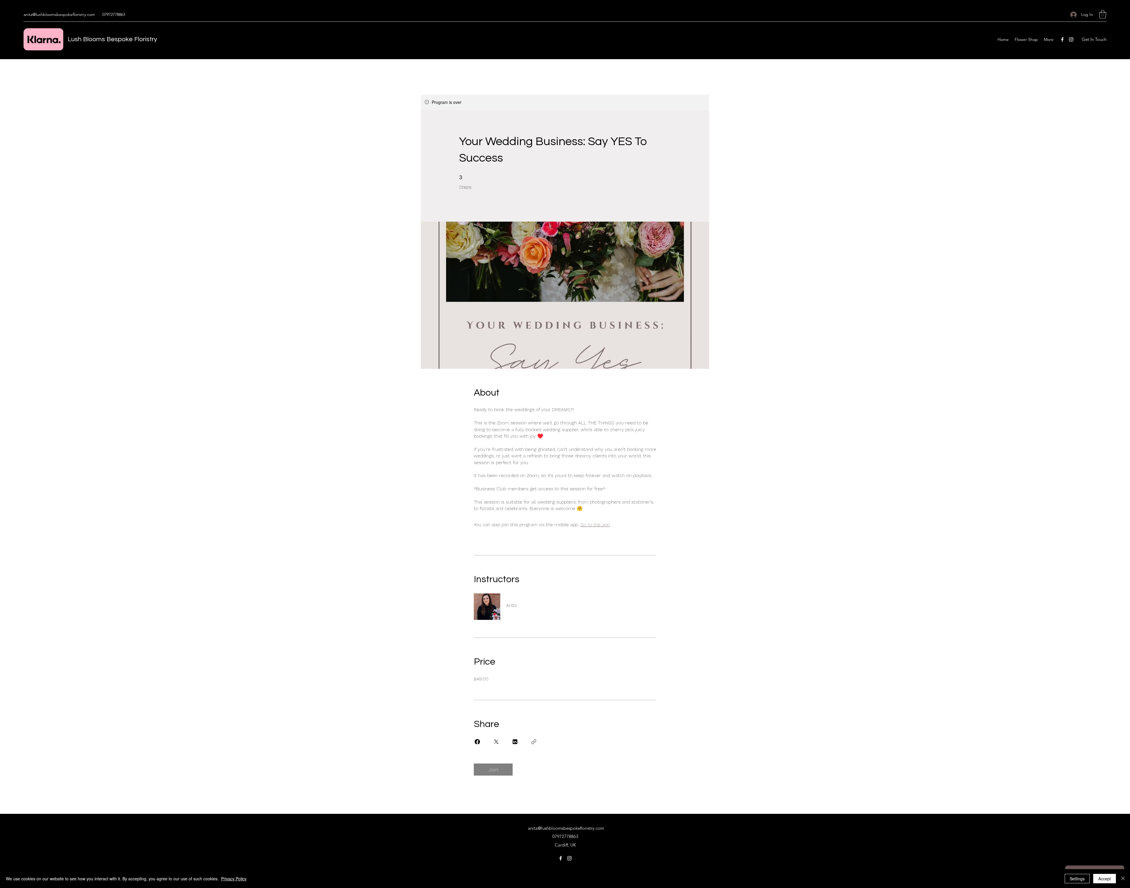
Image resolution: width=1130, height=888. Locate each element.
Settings (1077, 879)
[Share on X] (496, 741)
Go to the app (595, 524)
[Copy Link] (533, 741)
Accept (1104, 879)
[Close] (1122, 878)
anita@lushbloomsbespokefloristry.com (59, 14)
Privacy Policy (234, 879)
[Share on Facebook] (477, 741)
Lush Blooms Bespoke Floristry (112, 39)
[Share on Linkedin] (515, 741)
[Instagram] (1071, 39)
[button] (1102, 14)
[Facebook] (1062, 39)
